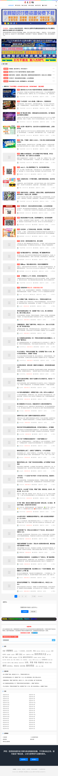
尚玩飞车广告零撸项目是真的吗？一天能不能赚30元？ (32, 439)
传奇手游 (38, 651)
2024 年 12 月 (6, 714)
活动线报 (25, 5)
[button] (27, 23)
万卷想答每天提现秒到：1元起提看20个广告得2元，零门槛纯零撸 (35, 557)
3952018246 (22, 498)
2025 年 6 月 (6, 708)
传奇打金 (43, 651)
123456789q (22, 374)
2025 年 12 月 (6, 702)
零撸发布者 (21, 538)
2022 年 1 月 (32, 728)
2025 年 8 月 (6, 706)
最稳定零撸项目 (28, 657)
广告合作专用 (22, 96)
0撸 (3, 651)
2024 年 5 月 (32, 720)
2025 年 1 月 (32, 712)
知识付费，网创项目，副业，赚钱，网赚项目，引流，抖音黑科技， (15, 659)
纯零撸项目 (45, 659)
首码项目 (35, 96)
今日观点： (6, 28)
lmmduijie (21, 410)
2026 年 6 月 (6, 696)
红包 (40, 659)
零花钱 (47, 662)
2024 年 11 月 (32, 714)
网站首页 (11, 5)
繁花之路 (36, 659)
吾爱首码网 (32, 287)
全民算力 (13, 654)
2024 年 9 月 (32, 716)
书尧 (20, 187)
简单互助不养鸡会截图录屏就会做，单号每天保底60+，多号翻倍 (35, 427)
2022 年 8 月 (6, 724)
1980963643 (22, 121)
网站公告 (32, 294)
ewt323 (21, 319)
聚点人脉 (50, 659)
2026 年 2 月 (6, 700)
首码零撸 (22, 666)
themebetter (30, 771)
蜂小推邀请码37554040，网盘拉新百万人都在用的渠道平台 (34, 404)
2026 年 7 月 (32, 694)
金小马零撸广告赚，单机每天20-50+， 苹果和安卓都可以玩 (34, 299)
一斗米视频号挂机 (34, 737)
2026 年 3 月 (32, 698)
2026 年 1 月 (32, 700)
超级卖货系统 (21, 662)
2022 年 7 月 (32, 724)
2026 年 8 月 (6, 694)
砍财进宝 (30, 659)
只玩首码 (21, 564)
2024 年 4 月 (6, 722)
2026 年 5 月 (32, 696)
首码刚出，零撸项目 (13, 666)
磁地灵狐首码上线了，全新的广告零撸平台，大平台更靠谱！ (34, 450)
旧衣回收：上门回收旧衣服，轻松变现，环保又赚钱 (35, 229)
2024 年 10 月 (6, 716)
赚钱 (12, 662)
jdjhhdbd (21, 445)
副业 (20, 654)
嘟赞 (24, 654)
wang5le (21, 471)
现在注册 (33, 611)
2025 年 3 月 (32, 710)
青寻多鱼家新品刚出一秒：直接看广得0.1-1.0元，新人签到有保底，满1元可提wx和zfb (22, 677)
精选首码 (21, 174)
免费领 (4, 654)
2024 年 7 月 (32, 718)
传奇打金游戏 (48, 651)
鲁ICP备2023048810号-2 (40, 771)
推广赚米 (5, 657)
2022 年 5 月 (32, 726)
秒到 (34, 659)
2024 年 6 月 (6, 720)
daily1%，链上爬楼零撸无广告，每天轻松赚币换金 (35, 167)
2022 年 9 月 (32, 722)
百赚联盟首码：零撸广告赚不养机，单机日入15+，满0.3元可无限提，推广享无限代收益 (22, 680)
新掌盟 (10, 657)
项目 (50, 662)
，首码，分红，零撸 (39, 666)
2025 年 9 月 (32, 704)
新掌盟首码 (15, 657)
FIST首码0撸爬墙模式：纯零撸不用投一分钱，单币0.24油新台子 (35, 392)
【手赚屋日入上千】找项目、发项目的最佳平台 (34, 276)
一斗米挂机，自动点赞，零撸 (27, 651)
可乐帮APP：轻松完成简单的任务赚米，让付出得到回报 (36, 206)
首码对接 (32, 739)
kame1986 (21, 434)
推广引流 (49, 654)
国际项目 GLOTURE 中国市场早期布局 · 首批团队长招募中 (37, 89)
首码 (4, 666)
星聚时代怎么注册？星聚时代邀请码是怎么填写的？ (31, 415)
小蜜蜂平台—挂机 (30, 654)
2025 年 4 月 (6, 710)
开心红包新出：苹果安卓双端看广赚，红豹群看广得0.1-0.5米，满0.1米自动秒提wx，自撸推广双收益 (25, 686)
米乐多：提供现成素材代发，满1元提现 (32, 241)
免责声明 (23, 759)
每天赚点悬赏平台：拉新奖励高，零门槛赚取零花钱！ (36, 252)
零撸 (35, 662)
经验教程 (32, 5)
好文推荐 (45, 5)
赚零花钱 (16, 662)
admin (20, 294)
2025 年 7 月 (32, 706)
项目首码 (18, 5)
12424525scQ (22, 346)
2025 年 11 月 (32, 702)
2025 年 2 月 (6, 712)
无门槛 (20, 657)
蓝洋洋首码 (4, 662)
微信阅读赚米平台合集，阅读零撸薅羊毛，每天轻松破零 (36, 217)
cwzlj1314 (21, 484)
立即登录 (25, 611)
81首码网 (5, 737)
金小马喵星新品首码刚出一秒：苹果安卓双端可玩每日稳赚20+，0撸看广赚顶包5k (21, 683)
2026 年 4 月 (6, 698)
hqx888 (21, 387)
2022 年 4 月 (6, 728)
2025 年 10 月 (6, 704)
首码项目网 (29, 2)
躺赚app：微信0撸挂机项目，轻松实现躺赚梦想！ (35, 264)
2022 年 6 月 (6, 726)
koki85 (20, 306)
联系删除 (34, 759)
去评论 (46, 96)
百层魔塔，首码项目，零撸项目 (39, 657)
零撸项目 (41, 662)
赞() (53, 96)
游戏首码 (5, 739)
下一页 (33, 596)
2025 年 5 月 (32, 708)
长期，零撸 (29, 662)
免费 (52, 651)
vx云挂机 (15, 651)
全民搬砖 (8, 654)
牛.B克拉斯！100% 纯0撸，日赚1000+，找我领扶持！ (36, 101)
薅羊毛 (9, 662)
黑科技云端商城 (6, 741)
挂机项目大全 (40, 654)
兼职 (17, 654)
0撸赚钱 (9, 650)
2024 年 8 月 (6, 718)
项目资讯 (39, 5)
